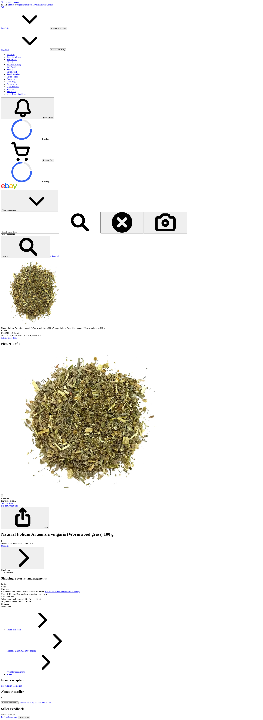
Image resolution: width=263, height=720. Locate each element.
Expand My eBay (58, 50)
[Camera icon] (165, 222)
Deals (25, 5)
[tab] (131, 596)
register (20, 5)
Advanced (54, 256)
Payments (11, 79)
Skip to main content (10, 2)
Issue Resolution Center (17, 94)
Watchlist (11, 62)
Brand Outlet (33, 5)
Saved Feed (12, 72)
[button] (25, 247)
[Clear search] (122, 222)
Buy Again (11, 67)
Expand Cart (48, 160)
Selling (10, 69)
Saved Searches (13, 74)
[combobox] (30, 232)
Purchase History (14, 64)
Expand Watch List (58, 28)
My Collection (13, 86)
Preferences (12, 84)
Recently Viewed (14, 57)
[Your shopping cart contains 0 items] (21, 160)
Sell (2, 7)
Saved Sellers (12, 77)
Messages (11, 89)
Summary (11, 54)
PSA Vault (11, 91)
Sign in (11, 5)
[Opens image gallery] (2, 495)
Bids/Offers (12, 59)
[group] (131, 421)
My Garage (11, 82)
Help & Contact (46, 5)
